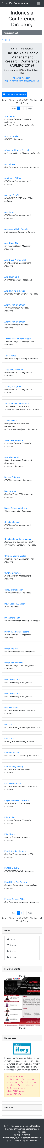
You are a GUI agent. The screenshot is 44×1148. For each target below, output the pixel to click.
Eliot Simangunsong (13, 766)
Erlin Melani (9, 834)
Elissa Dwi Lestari (12, 783)
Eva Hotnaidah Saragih (15, 851)
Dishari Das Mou (12, 679)
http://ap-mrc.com (21, 78)
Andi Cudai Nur (11, 243)
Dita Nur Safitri (11, 707)
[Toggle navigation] (38, 3)
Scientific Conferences (15, 3)
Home (12, 939)
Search (12, 951)
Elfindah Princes (11, 752)
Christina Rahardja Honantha (17, 539)
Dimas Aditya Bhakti (13, 662)
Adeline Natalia (11, 136)
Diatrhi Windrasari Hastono (16, 632)
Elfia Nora (9, 738)
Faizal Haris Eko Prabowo (16, 882)
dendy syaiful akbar (13, 590)
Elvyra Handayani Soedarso (17, 800)
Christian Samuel (12, 522)
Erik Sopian (9, 817)
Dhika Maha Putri (12, 618)
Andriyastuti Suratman (14, 305)
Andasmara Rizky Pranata (16, 229)
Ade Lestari (9, 116)
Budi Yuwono (10, 491)
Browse (12, 945)
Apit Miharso (10, 355)
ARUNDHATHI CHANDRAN (16, 403)
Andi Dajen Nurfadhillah (15, 260)
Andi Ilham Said (11, 277)
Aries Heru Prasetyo (13, 369)
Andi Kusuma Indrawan (14, 291)
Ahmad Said (10, 164)
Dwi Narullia (10, 724)
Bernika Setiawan (12, 477)
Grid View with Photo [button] (15, 94)
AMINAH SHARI (11, 195)
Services (13, 957)
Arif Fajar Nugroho (13, 386)
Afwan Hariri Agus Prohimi (16, 150)
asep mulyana (10, 420)
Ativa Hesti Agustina (13, 440)
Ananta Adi (9, 212)
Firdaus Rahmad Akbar (14, 899)
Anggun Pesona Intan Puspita (17, 338)
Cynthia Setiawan (12, 573)
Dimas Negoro (11, 648)
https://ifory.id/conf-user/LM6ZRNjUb (22, 81)
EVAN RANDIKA (11, 868)
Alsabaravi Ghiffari (13, 178)
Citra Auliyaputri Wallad (15, 556)
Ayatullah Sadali (11, 457)
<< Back (6, 40)
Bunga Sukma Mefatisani (15, 508)
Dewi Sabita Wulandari (14, 604)
